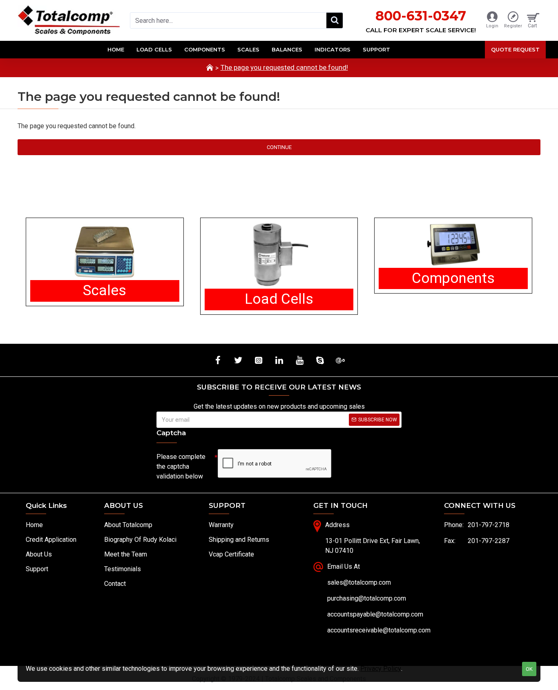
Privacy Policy (380, 668)
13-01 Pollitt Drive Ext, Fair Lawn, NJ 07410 (372, 545)
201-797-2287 (488, 541)
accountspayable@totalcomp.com (375, 614)
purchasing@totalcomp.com (366, 598)
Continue (279, 147)
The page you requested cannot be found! (284, 67)
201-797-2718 (488, 525)
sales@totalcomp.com (359, 582)
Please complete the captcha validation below (180, 466)
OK (529, 669)
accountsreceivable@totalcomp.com (379, 630)
